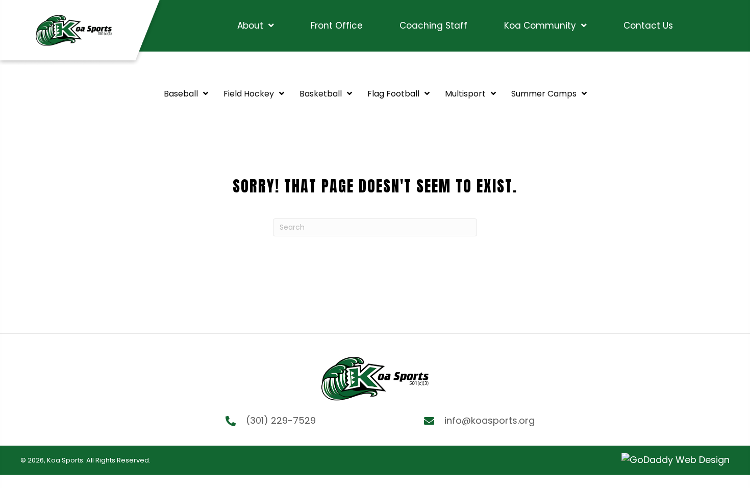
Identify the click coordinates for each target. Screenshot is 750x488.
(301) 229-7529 (281, 420)
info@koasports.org (489, 420)
